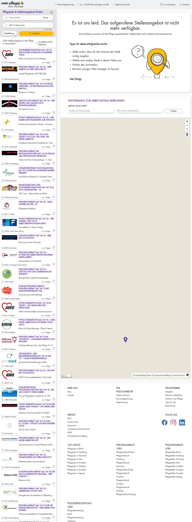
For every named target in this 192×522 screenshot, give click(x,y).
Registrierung (121, 402)
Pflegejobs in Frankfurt (76, 463)
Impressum (71, 425)
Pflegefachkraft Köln (124, 470)
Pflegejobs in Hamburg (77, 452)
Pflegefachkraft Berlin (125, 452)
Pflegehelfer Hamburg (174, 456)
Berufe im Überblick (173, 395)
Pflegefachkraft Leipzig (126, 494)
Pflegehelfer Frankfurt (174, 466)
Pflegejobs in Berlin (75, 449)
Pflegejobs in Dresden (76, 470)
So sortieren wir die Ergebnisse (45, 43)
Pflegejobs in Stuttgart (76, 466)
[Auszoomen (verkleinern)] (187, 125)
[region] (125, 248)
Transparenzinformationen (78, 429)
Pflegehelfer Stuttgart (174, 470)
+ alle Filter (48, 29)
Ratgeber (169, 392)
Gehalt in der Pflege (174, 399)
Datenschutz (72, 422)
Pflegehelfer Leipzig (173, 477)
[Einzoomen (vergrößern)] (187, 121)
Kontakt (70, 395)
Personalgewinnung (124, 399)
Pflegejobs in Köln (74, 459)
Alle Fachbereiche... (17, 25)
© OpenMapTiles (142, 375)
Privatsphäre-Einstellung (77, 436)
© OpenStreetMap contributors (168, 375)
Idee (69, 392)
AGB (69, 432)
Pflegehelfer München (174, 459)
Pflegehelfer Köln (172, 463)
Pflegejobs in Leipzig (76, 473)
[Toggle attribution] (187, 375)
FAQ (69, 418)
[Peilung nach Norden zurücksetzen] (187, 129)
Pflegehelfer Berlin (173, 452)
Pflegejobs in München (77, 456)
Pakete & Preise (123, 395)
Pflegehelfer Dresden (174, 473)
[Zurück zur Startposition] (187, 135)
